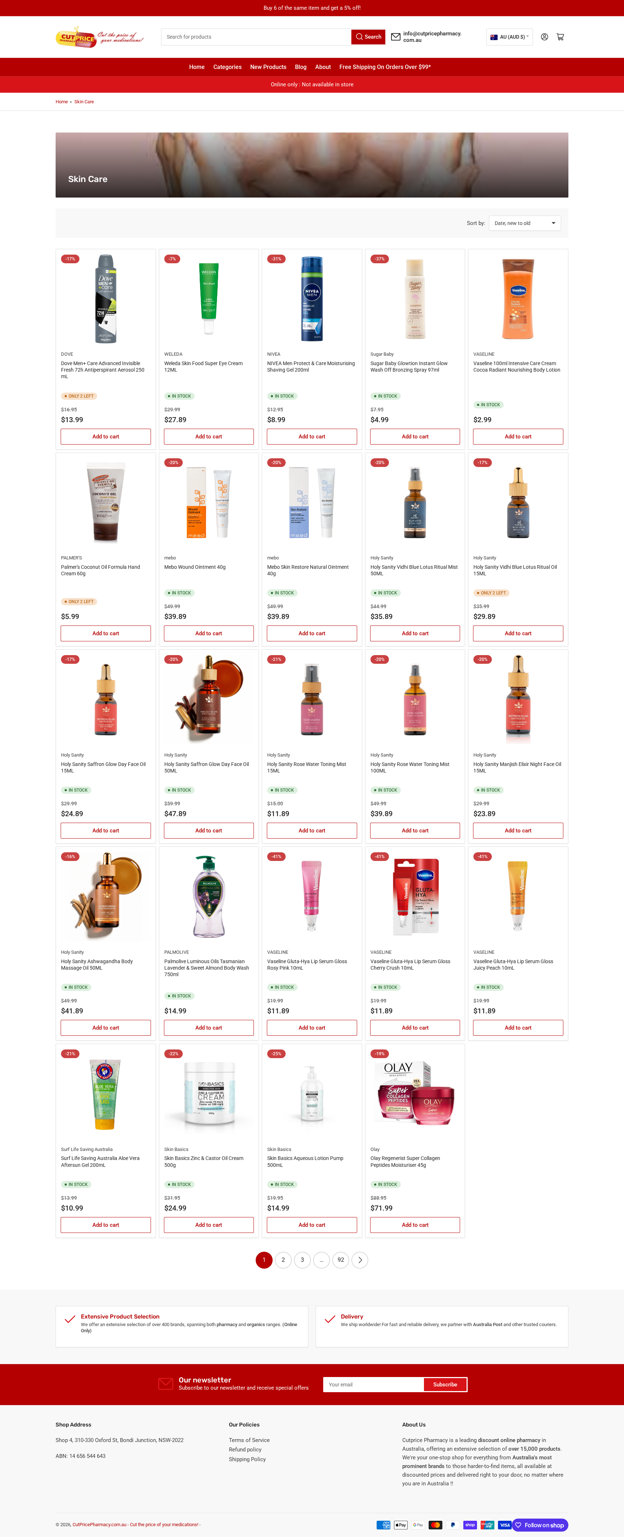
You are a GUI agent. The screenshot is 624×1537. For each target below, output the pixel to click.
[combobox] (274, 37)
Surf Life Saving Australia (87, 1149)
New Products (268, 67)
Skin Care (84, 101)
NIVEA (273, 354)
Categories (227, 67)
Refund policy (245, 1449)
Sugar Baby (382, 354)
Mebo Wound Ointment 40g (195, 567)
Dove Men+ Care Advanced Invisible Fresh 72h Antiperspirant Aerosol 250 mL (102, 369)
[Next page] (360, 1260)
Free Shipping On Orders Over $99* (385, 67)
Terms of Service (249, 1440)
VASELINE (483, 354)
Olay (375, 1149)
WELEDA (173, 354)
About (323, 67)
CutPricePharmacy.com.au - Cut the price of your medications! (135, 1524)
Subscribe (445, 1384)
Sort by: (476, 223)
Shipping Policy (247, 1459)
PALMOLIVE (176, 952)
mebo (170, 557)
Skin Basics (176, 1149)
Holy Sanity (381, 557)
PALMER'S (71, 557)
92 (341, 1259)
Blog (301, 67)
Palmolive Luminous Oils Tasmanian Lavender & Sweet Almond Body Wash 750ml (206, 967)
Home (197, 67)
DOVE (67, 354)
